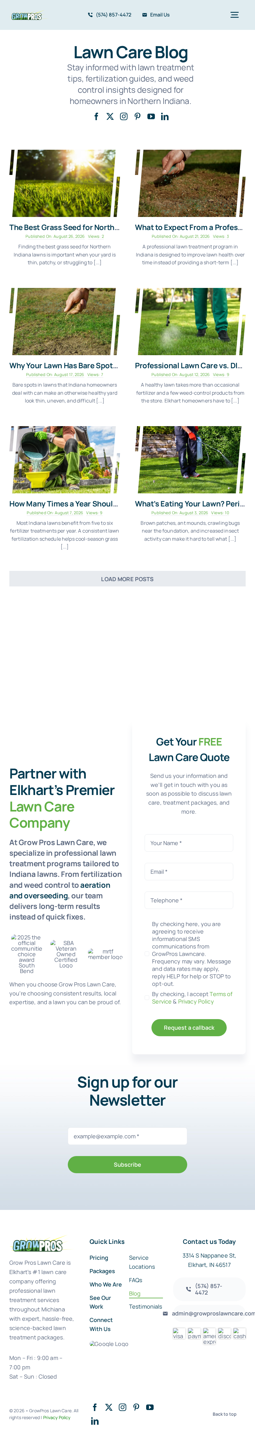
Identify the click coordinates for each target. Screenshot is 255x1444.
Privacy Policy (196, 1001)
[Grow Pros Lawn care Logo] (29, 12)
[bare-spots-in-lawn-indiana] (64, 290)
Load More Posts (127, 579)
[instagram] (124, 116)
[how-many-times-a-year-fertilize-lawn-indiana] (64, 429)
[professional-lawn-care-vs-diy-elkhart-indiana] (190, 290)
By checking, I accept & (192, 997)
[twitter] (110, 116)
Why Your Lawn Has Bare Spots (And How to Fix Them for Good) (119, 365)
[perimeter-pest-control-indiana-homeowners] (190, 429)
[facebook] (96, 116)
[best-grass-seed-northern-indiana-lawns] (64, 152)
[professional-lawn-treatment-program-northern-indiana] (190, 152)
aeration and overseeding (59, 890)
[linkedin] (165, 116)
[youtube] (151, 116)
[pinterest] (137, 116)
